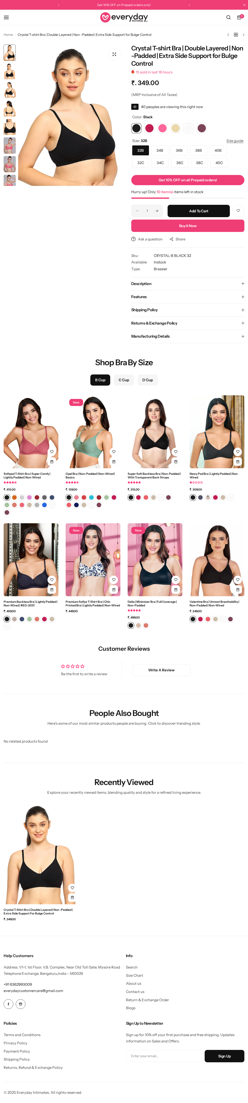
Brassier (160, 269)
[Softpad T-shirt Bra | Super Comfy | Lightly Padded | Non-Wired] (31, 431)
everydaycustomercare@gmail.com (33, 990)
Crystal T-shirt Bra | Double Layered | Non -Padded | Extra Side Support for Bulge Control (38, 911)
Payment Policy (17, 1051)
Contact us (135, 991)
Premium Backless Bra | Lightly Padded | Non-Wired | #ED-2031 (30, 603)
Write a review (161, 670)
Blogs (130, 1008)
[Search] (228, 17)
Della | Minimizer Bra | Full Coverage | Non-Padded (152, 603)
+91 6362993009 (18, 984)
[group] (71, 115)
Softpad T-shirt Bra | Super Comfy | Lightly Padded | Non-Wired (27, 475)
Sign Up (224, 1056)
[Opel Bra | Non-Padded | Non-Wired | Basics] (93, 431)
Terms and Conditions (22, 1034)
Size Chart (134, 975)
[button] (58, 4)
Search (132, 967)
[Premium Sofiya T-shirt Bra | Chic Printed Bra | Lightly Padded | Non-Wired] (93, 559)
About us (133, 983)
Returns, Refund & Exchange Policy (33, 1067)
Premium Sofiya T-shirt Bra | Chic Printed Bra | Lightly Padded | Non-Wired (93, 603)
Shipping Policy (17, 1059)
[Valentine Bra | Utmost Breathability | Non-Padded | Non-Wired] (217, 559)
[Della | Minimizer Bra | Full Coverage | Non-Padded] (155, 559)
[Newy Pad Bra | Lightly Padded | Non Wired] (217, 431)
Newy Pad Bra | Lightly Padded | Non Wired (214, 475)
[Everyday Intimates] (124, 17)
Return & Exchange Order (147, 1000)
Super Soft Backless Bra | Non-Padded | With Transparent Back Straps (154, 475)
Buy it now (187, 225)
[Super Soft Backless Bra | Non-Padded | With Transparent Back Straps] (155, 431)
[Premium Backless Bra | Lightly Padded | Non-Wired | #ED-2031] (31, 559)
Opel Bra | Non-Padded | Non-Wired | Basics (90, 475)
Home (8, 34)
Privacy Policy (15, 1043)
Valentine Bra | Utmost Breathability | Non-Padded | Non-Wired (214, 603)
